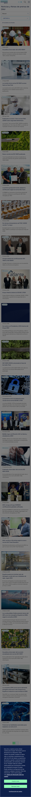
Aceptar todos (15, 781)
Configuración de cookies (15, 791)
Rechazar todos (15, 786)
